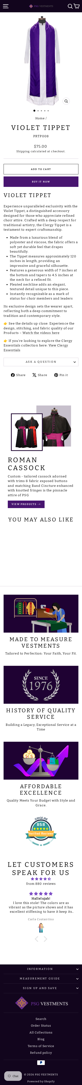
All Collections (41, 1032)
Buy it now (41, 181)
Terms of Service (41, 1046)
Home (40, 118)
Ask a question (41, 361)
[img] (41, 879)
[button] (38, 939)
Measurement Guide (40, 978)
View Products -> (26, 504)
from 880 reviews (41, 884)
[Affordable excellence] (41, 761)
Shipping (23, 151)
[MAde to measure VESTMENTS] (41, 614)
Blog (41, 1039)
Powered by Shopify (40, 1081)
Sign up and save (40, 988)
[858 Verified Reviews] (41, 848)
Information (40, 968)
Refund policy (41, 1053)
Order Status (41, 1025)
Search (41, 1019)
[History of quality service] (41, 685)
